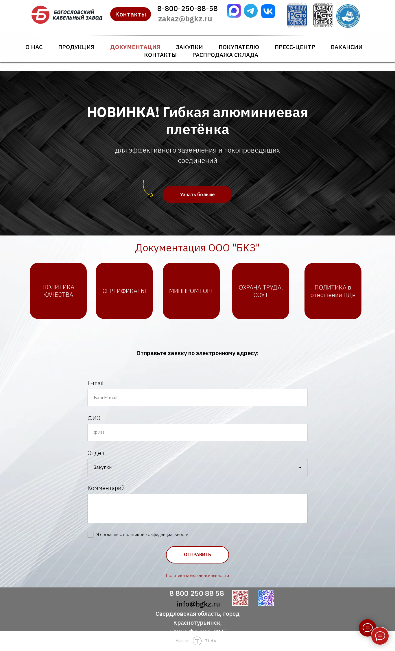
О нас (34, 47)
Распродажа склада (225, 55)
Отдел (96, 453)
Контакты (160, 55)
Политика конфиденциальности (197, 575)
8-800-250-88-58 (187, 8)
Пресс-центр (295, 47)
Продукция (76, 47)
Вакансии (347, 47)
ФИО (94, 418)
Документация (135, 47)
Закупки (189, 47)
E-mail (96, 383)
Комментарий (106, 488)
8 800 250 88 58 (196, 593)
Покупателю (239, 47)
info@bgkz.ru (198, 604)
